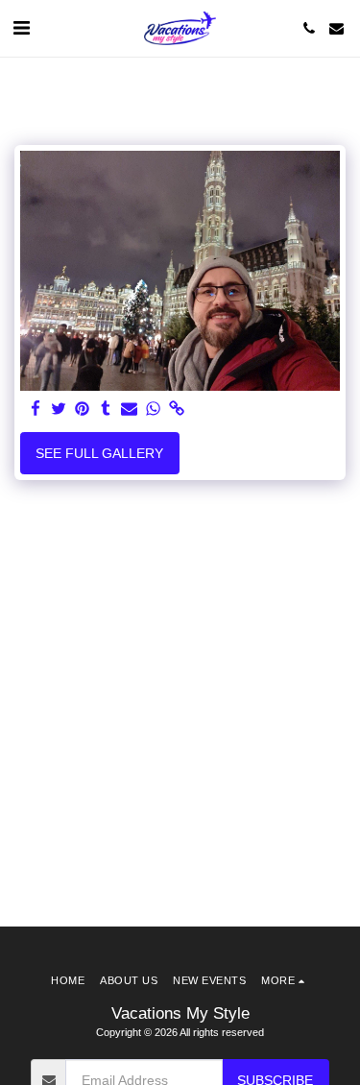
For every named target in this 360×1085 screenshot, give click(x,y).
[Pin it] (82, 409)
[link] (176, 409)
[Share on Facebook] (35, 409)
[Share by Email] (129, 409)
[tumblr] (106, 409)
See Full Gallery (99, 453)
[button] (21, 28)
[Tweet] (59, 409)
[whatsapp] (153, 409)
